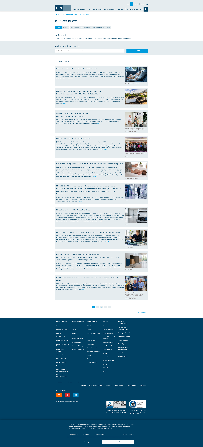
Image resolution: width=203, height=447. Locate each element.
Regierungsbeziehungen (93, 333)
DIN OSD (105, 371)
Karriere (89, 355)
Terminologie (121, 344)
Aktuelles (74, 326)
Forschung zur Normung (78, 349)
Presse (89, 329)
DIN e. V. (89, 326)
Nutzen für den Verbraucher (82, 14)
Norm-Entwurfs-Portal (108, 345)
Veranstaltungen (91, 337)
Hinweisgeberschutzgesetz (96, 385)
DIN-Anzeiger (106, 353)
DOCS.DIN (105, 367)
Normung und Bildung (77, 345)
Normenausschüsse (108, 333)
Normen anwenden (61, 362)
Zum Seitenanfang (143, 312)
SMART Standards (60, 337)
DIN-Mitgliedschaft (107, 326)
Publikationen (90, 344)
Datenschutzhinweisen (88, 428)
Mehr (72, 78)
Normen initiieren (107, 349)
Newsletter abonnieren (93, 347)
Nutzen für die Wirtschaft (62, 340)
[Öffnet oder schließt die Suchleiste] (146, 9)
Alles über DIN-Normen (62, 329)
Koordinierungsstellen (108, 342)
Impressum (143, 385)
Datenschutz (109, 385)
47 (105, 307)
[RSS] (59, 395)
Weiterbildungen (122, 352)
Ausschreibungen (107, 356)
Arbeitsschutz (59, 354)
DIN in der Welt (91, 340)
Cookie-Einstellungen (131, 385)
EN (128, 4)
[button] (128, 434)
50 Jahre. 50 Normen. (92, 362)
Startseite (83, 385)
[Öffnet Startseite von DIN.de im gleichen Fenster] (63, 7)
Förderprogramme (76, 342)
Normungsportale (122, 356)
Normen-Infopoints (123, 340)
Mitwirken (121, 9)
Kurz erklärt (59, 326)
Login (136, 4)
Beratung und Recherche (124, 333)
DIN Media (60, 382)
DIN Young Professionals (109, 360)
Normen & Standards (79, 9)
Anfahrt (89, 358)
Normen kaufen (60, 365)
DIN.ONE (105, 364)
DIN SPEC (58, 333)
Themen (74, 333)
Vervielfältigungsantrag (124, 336)
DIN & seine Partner (110, 9)
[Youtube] (67, 395)
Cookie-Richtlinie (107, 428)
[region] (101, 430)
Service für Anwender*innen (135, 9)
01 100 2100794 (119, 412)
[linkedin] (76, 395)
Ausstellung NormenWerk (93, 351)
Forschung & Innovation (95, 9)
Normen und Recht (61, 358)
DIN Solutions (71, 382)
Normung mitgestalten (108, 329)
